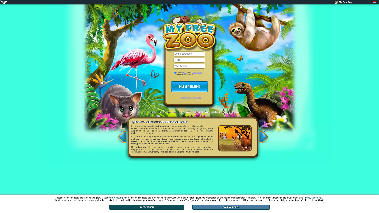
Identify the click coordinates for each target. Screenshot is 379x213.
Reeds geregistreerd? (190, 97)
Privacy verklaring (312, 197)
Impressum (171, 112)
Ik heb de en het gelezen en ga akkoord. (189, 73)
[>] (264, 136)
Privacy (181, 112)
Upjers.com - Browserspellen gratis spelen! (212, 112)
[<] (121, 136)
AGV (185, 73)
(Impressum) (116, 197)
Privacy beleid (197, 73)
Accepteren (147, 207)
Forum (161, 112)
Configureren (231, 207)
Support (153, 112)
